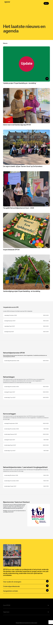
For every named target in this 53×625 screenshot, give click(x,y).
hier (6, 510)
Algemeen (6, 612)
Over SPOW (6, 605)
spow (7, 1)
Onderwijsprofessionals (25, 586)
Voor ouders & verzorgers (25, 581)
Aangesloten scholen (25, 590)
